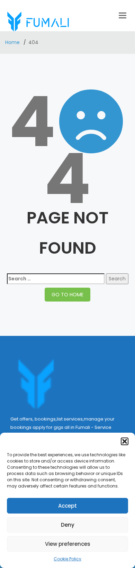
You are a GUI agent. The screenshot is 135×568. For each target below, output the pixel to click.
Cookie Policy (67, 559)
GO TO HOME (67, 294)
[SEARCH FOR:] (56, 278)
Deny (67, 524)
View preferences (67, 544)
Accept (67, 505)
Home (13, 42)
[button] (124, 441)
